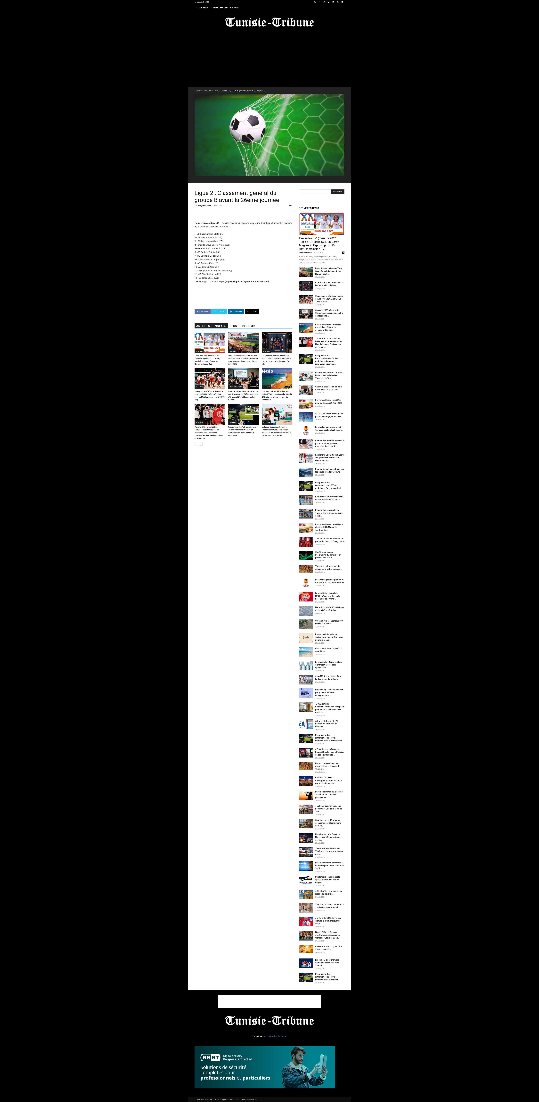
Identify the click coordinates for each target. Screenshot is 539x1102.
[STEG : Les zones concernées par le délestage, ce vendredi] (306, 417)
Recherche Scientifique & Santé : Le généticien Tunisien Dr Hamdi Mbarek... (329, 458)
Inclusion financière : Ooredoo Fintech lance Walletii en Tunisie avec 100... (329, 375)
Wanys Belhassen (204, 205)
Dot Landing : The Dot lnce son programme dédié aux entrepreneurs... (329, 692)
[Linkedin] (328, 2)
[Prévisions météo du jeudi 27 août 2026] (306, 652)
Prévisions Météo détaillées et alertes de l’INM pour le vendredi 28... (329, 527)
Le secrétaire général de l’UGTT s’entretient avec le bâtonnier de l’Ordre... (327, 596)
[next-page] (201, 444)
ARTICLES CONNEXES (211, 326)
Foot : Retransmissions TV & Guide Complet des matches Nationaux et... (328, 271)
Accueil (197, 90)
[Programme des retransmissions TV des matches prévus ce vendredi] (306, 486)
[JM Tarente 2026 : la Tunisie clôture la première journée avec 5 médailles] (306, 921)
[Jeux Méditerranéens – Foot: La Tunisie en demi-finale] (306, 679)
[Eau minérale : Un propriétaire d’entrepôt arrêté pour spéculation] (306, 665)
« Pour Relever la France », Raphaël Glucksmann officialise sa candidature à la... (329, 752)
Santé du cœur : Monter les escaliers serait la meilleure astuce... (328, 823)
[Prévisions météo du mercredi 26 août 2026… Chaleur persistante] (306, 795)
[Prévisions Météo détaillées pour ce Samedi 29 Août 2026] (306, 404)
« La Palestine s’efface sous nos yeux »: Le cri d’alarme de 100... (328, 809)
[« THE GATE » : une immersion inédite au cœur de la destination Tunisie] (306, 894)
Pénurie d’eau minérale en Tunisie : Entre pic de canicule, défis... (329, 513)
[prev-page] (196, 444)
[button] (315, 2)
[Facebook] (319, 2)
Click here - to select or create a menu (218, 7)
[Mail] (333, 2)
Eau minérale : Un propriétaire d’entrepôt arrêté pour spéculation (328, 665)
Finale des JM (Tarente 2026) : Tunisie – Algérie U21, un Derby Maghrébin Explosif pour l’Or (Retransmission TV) (319, 244)
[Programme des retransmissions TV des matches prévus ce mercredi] (306, 738)
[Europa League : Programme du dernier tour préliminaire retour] (306, 583)
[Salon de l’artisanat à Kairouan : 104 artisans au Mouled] (306, 908)
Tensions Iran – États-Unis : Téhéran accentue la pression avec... (329, 851)
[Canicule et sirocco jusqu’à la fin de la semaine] (306, 949)
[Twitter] (338, 2)
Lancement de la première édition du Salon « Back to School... (327, 963)
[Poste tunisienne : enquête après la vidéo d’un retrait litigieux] (306, 880)
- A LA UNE (207, 90)
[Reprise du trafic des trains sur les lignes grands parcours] (306, 472)
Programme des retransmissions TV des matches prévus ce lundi (326, 977)
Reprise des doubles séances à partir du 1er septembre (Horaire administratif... (329, 443)
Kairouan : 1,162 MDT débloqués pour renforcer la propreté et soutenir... (328, 780)
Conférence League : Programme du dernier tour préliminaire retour (328, 555)
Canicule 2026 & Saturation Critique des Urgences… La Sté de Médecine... (329, 313)
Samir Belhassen (305, 253)
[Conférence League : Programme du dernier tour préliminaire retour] (306, 555)
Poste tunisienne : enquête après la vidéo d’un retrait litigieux (327, 880)
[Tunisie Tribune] (269, 23)
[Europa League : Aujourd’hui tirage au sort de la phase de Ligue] (306, 430)
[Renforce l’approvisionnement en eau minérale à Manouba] (306, 500)
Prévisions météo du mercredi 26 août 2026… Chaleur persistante (329, 795)
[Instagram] (324, 2)
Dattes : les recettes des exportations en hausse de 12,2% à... (327, 766)
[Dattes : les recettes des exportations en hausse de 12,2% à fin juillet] (306, 766)
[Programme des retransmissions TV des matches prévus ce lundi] (306, 977)
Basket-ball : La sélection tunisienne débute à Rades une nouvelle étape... (329, 637)
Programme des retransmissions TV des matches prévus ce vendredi (328, 485)
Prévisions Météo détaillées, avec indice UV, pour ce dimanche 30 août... (328, 327)
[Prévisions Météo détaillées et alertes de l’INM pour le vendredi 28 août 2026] (306, 528)
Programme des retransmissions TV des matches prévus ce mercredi (328, 738)
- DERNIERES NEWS (235, 387)
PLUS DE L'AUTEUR (242, 326)
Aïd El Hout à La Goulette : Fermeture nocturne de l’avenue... (327, 724)
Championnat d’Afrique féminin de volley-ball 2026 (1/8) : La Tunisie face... (329, 299)
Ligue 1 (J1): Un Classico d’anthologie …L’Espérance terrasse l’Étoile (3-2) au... (327, 935)
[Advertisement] (243, 214)
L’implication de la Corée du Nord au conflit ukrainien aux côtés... (328, 837)
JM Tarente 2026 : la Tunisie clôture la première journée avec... (328, 921)
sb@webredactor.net (277, 1036)
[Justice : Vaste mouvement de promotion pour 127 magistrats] (306, 542)
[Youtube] (342, 2)
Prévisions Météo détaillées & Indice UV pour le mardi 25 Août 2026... (329, 865)
